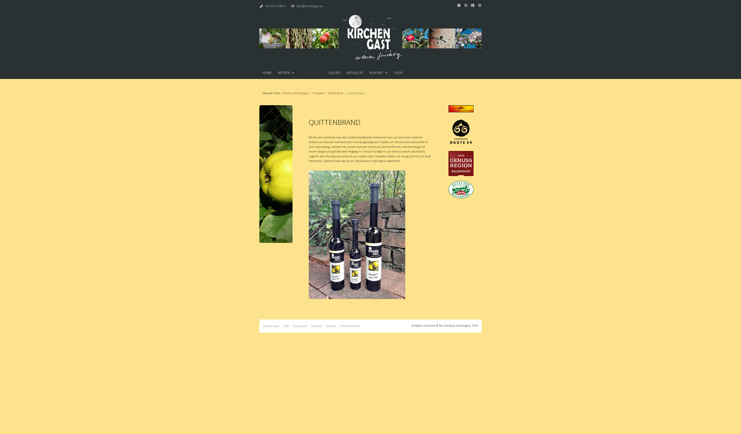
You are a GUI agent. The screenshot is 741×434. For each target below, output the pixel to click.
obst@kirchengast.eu (309, 6)
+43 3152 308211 (275, 6)
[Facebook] (459, 5)
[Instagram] (466, 5)
